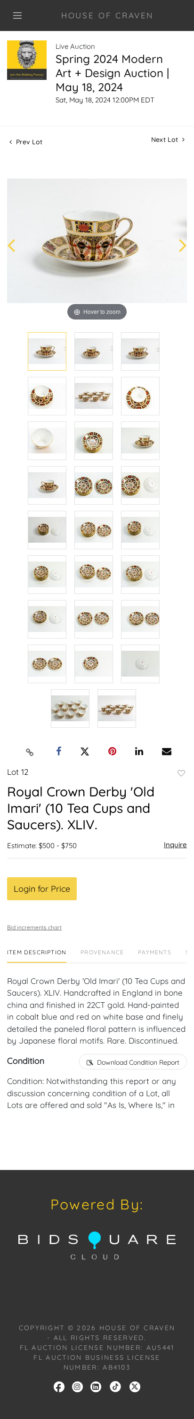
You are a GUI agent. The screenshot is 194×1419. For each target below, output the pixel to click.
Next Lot (165, 140)
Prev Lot (28, 142)
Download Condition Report (138, 1062)
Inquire (175, 844)
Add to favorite (181, 773)
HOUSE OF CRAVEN (107, 15)
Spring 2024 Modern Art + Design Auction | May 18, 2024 (112, 73)
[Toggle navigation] (17, 15)
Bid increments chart (34, 927)
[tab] (36, 956)
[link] (115, 1386)
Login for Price (42, 888)
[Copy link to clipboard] (30, 751)
